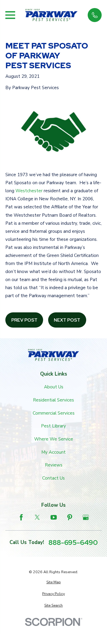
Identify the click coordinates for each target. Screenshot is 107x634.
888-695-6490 (73, 542)
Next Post (67, 320)
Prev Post (24, 320)
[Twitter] (37, 517)
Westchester (29, 191)
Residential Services (53, 400)
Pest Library (53, 426)
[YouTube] (54, 517)
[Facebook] (21, 517)
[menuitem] (53, 582)
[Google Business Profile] (86, 517)
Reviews (53, 465)
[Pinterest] (70, 517)
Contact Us (53, 478)
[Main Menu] (10, 15)
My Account (53, 452)
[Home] (51, 15)
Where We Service (53, 439)
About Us (53, 387)
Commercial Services (54, 413)
